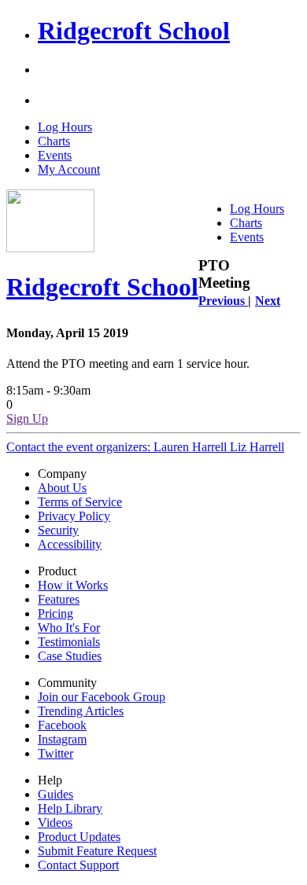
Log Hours (65, 127)
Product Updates (79, 836)
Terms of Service (80, 502)
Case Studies (70, 656)
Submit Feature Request (97, 850)
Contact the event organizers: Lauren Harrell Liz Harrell (145, 447)
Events (55, 155)
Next (267, 300)
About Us (62, 487)
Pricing (55, 613)
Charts (54, 141)
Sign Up (27, 418)
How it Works (73, 585)
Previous (223, 300)
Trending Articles (81, 711)
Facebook (62, 725)
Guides (55, 794)
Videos (55, 822)
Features (59, 599)
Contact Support (78, 865)
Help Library (70, 808)
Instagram (62, 739)
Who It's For (69, 627)
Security (58, 530)
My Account (69, 169)
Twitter (55, 753)
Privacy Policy (74, 516)
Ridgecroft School (134, 31)
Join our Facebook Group (101, 696)
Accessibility (70, 544)
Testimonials (69, 641)
